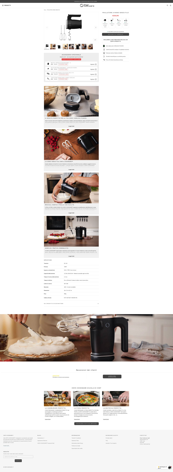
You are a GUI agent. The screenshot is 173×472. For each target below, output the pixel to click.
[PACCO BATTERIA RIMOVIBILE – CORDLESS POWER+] (48, 68)
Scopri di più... (6, 445)
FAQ (107, 440)
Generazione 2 (41, 438)
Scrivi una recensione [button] (112, 376)
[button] (170, 5)
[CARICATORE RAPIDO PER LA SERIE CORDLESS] (48, 78)
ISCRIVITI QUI (18, 460)
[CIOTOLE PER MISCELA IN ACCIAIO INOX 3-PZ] (48, 73)
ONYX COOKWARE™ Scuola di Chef (46, 443)
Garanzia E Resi (75, 440)
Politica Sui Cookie (76, 446)
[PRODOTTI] (2, 5)
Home (45, 9)
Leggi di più (71, 126)
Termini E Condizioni (76, 438)
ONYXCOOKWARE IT (9, 467)
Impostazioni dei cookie (77, 448)
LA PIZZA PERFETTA (81, 408)
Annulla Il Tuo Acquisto (111, 443)
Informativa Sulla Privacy (77, 443)
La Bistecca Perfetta (112, 408)
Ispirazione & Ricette (42, 440)
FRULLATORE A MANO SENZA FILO (53, 9)
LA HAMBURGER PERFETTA (55, 408)
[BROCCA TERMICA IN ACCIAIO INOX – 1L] (48, 63)
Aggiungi (92, 64)
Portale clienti (109, 438)
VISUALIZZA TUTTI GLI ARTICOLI (86, 423)
